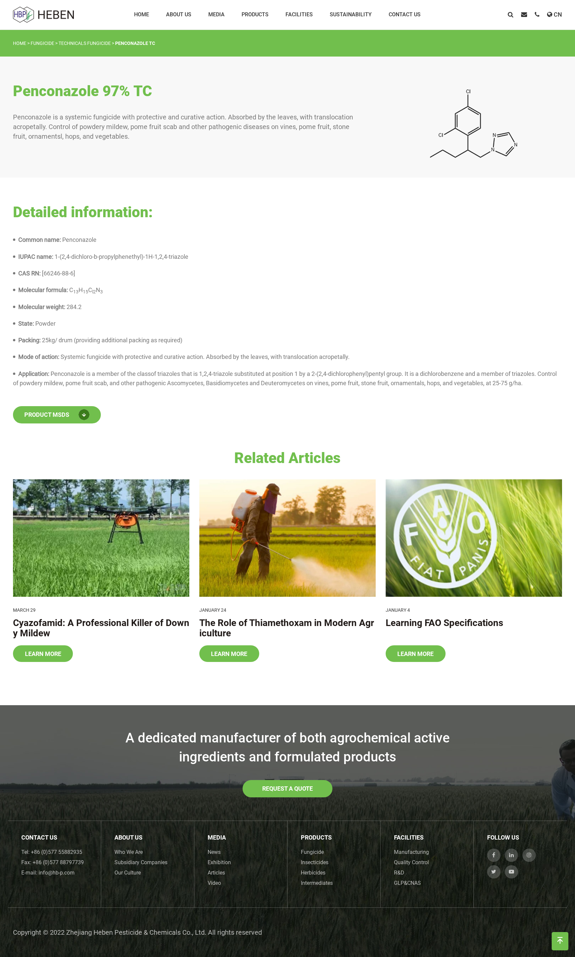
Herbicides (313, 873)
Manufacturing (411, 852)
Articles (216, 873)
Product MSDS (46, 414)
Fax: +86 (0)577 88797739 (52, 862)
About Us (178, 14)
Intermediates (317, 883)
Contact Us (405, 14)
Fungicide (312, 852)
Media (216, 14)
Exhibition (219, 862)
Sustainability (351, 14)
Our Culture (127, 873)
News (214, 852)
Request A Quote (287, 788)
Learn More (43, 653)
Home (141, 14)
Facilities (299, 14)
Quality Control (411, 862)
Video (214, 883)
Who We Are (128, 852)
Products (255, 14)
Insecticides (314, 862)
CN (558, 14)
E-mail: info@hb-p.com (48, 873)
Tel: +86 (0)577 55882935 (51, 852)
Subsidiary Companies (140, 862)
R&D (399, 873)
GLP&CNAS (407, 883)
